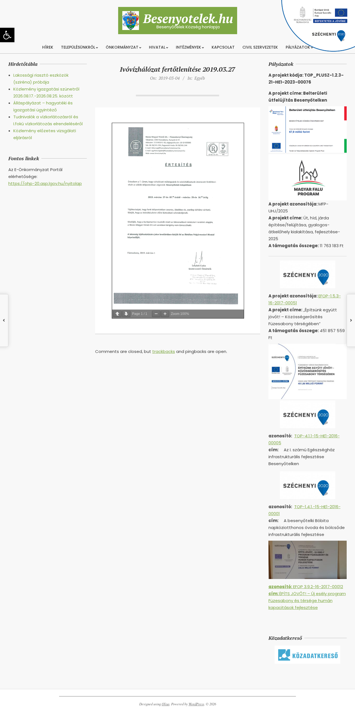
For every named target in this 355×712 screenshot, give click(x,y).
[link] (7, 35)
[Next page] (126, 314)
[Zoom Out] (156, 314)
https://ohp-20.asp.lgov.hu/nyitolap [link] (45, 183)
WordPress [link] (196, 703)
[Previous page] (117, 314)
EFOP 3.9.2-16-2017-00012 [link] (305, 587)
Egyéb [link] (199, 78)
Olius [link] (165, 703)
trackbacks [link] (163, 351)
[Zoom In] (165, 314)
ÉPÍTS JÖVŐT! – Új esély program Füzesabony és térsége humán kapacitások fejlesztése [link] (307, 600)
